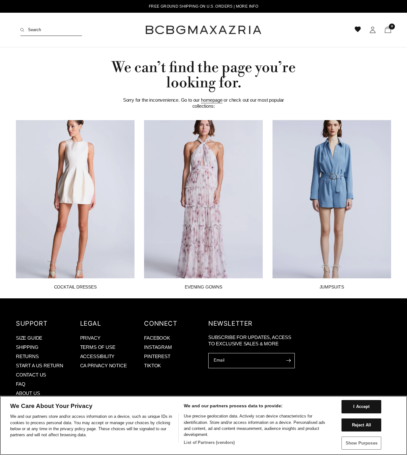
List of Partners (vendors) (209, 442)
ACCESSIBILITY (97, 356)
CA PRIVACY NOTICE (103, 365)
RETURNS (27, 356)
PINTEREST (157, 356)
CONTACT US (31, 374)
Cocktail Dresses (75, 286)
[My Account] (372, 30)
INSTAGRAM (158, 347)
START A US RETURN (39, 365)
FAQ (20, 384)
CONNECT (160, 323)
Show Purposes (361, 443)
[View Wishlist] (358, 30)
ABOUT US (28, 393)
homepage (212, 100)
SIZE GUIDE (29, 338)
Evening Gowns (203, 286)
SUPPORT (31, 323)
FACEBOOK (157, 338)
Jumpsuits (332, 286)
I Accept (361, 406)
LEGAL (90, 323)
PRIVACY (90, 338)
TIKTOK (152, 365)
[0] (385, 30)
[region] (203, 425)
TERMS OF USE (97, 347)
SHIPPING (27, 347)
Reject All (361, 425)
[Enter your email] (288, 360)
